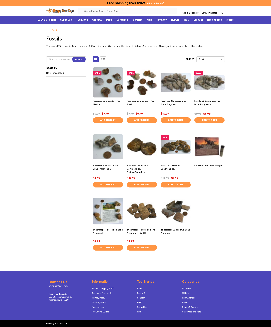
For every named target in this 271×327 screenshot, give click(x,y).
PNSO (186, 19)
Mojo (149, 19)
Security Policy (99, 302)
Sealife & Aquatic (190, 307)
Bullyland (83, 19)
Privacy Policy (98, 298)
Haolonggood (214, 19)
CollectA (97, 19)
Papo (109, 19)
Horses (185, 302)
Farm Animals (188, 298)
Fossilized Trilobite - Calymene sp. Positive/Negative (137, 168)
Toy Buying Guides (100, 312)
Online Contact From (58, 286)
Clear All (79, 59)
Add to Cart (108, 120)
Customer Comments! (102, 293)
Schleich (137, 19)
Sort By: (190, 59)
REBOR (175, 19)
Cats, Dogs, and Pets (191, 312)
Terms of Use (98, 307)
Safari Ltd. (122, 19)
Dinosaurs (186, 288)
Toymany (162, 19)
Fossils (230, 19)
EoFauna (198, 19)
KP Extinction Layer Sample (208, 165)
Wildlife (185, 293)
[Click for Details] (155, 3)
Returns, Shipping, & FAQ (103, 288)
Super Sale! (66, 19)
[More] (74, 20)
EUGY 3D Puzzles (47, 19)
